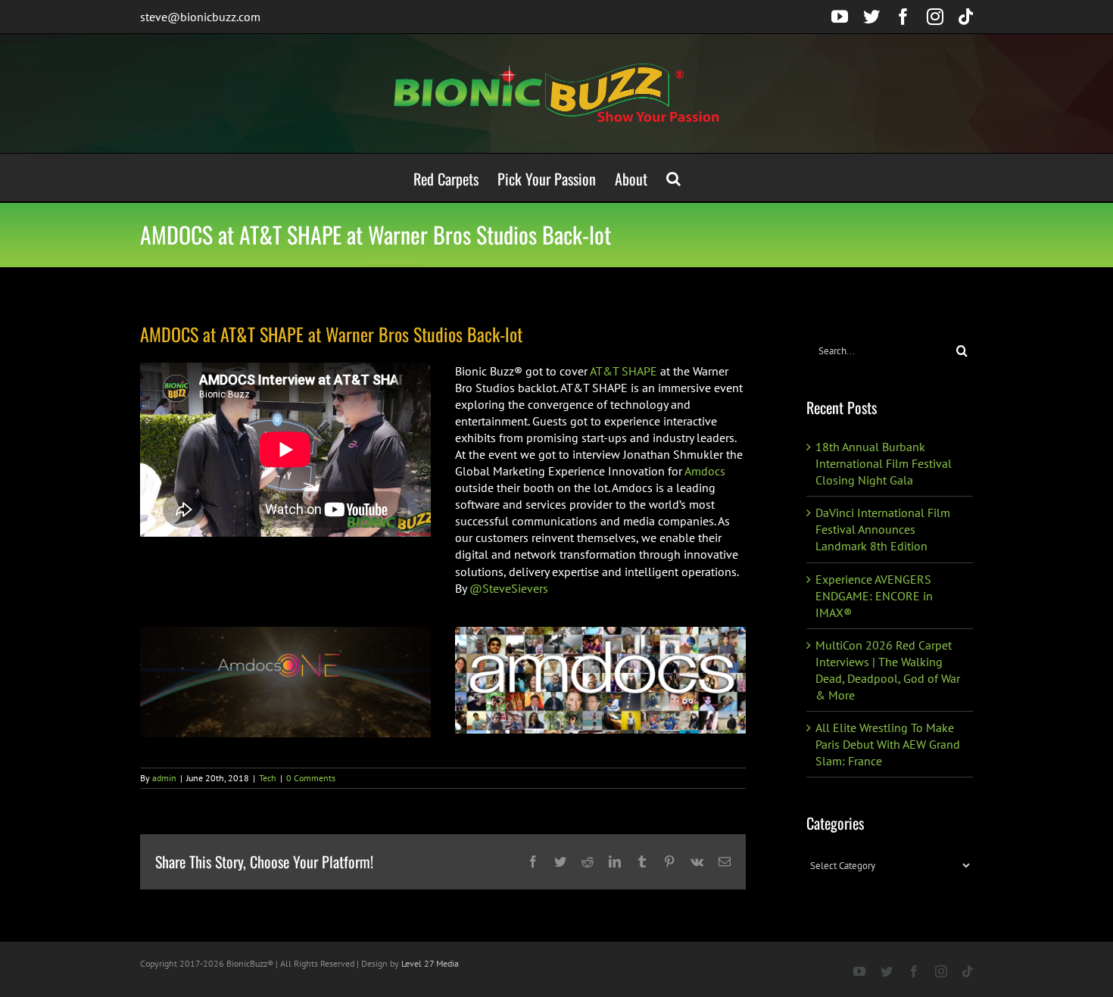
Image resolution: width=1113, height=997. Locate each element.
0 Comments (310, 778)
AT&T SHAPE (623, 371)
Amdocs (704, 470)
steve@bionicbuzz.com (200, 16)
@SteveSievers (508, 588)
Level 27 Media (430, 963)
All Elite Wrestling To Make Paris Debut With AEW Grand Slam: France (887, 744)
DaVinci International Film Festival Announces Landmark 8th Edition (882, 529)
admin (164, 778)
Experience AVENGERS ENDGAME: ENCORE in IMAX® (874, 596)
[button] (673, 177)
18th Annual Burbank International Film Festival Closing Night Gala (883, 463)
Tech (267, 778)
